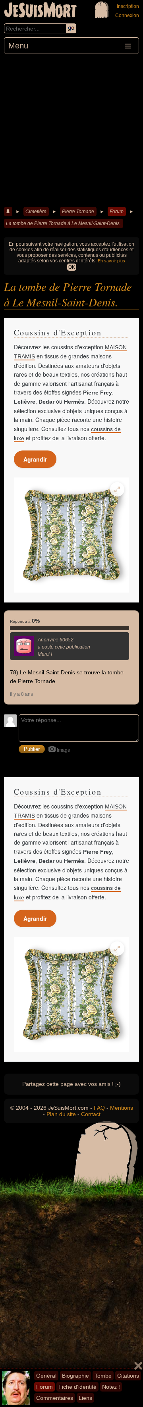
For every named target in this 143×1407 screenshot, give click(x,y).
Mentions (121, 1108)
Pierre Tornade (78, 211)
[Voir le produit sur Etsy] (71, 535)
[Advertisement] (71, 129)
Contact (90, 1114)
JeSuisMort (40, 11)
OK (71, 267)
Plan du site (61, 1114)
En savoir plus (111, 260)
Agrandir (35, 459)
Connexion (127, 15)
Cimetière (35, 211)
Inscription (128, 6)
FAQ (99, 1108)
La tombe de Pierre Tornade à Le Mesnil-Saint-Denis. (63, 223)
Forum (117, 211)
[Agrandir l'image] (117, 489)
